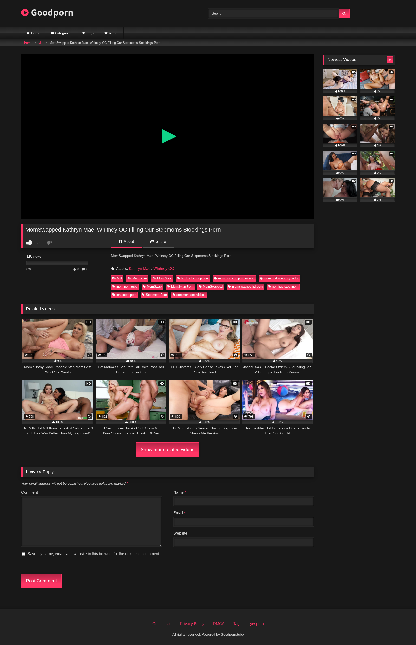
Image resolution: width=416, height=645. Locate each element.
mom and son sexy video (281, 278)
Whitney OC (163, 268)
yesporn (257, 624)
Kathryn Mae (139, 268)
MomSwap (154, 286)
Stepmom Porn (156, 295)
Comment (29, 492)
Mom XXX (164, 278)
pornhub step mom (285, 286)
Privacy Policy (192, 624)
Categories (63, 33)
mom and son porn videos (236, 278)
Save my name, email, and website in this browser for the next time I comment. (93, 554)
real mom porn (126, 295)
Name (179, 492)
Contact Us (161, 624)
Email (179, 513)
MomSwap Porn (182, 286)
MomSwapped (213, 286)
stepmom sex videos (191, 295)
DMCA (219, 624)
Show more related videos (168, 449)
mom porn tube (126, 286)
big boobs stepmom (195, 278)
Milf (40, 43)
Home (35, 33)
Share (160, 241)
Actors (113, 33)
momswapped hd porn (247, 286)
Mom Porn (139, 278)
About (128, 241)
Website (180, 533)
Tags (90, 33)
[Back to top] (401, 630)
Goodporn (51, 12)
